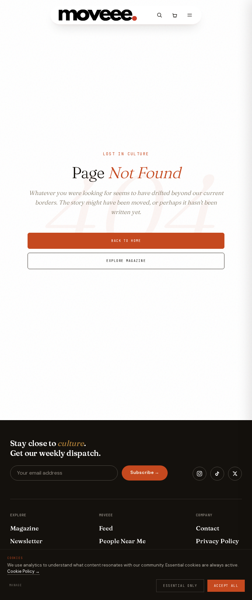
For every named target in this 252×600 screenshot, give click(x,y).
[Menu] (189, 15)
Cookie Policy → (23, 571)
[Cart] (174, 15)
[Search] (159, 15)
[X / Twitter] (235, 474)
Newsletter (26, 541)
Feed (106, 528)
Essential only (180, 586)
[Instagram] (199, 474)
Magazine (24, 528)
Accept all (226, 586)
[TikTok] (217, 474)
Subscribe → (144, 472)
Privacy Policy (217, 541)
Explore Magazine (126, 261)
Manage (15, 585)
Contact (207, 528)
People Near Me (122, 541)
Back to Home (126, 241)
